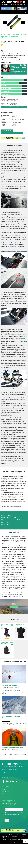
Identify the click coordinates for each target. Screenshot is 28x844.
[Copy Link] (2, 45)
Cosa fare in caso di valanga (9, 685)
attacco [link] (12, 592)
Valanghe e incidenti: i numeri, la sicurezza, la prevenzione (11, 717)
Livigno (18, 71)
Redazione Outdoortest (6, 793)
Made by (13, 842)
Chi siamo (4, 789)
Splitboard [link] (3, 42)
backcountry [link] (14, 538)
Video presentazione (7, 133)
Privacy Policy (20, 812)
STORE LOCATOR (18, 133)
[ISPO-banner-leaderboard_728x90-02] (13, 138)
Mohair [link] (19, 588)
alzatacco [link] (22, 338)
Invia (7, 820)
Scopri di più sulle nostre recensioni (14, 107)
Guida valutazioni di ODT (7, 791)
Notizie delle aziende (6, 796)
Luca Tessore (17, 687)
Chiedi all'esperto (7, 130)
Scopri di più (14, 607)
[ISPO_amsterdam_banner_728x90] (14, 7)
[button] (23, 12)
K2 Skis (9, 513)
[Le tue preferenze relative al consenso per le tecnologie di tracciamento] (25, 841)
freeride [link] (14, 242)
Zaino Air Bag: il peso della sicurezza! (12, 747)
